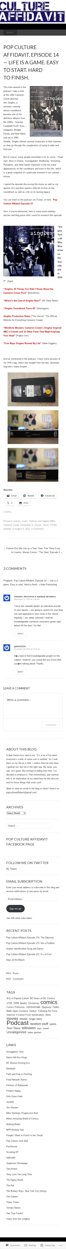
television (29, 1028)
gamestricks (20, 646)
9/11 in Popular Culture (18, 998)
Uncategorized (16, 1032)
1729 (9, 1003)
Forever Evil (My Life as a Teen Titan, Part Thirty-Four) (31, 548)
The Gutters (12, 1196)
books (23, 1003)
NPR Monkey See (15, 1130)
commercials (33, 1007)
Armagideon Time (15, 1052)
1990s (52, 521)
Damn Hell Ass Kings (16, 1057)
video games (34, 1032)
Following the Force (47, 1011)
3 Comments (37, 529)
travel (46, 1028)
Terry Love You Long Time (19, 1174)
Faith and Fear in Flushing (19, 1074)
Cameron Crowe (11, 525)
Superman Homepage (16, 1163)
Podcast (33, 521)
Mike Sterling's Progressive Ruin (22, 1113)
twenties (7, 529)
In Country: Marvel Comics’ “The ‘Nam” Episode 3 (37, 552)
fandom (33, 1011)
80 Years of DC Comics (42, 998)
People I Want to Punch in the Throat (24, 1135)
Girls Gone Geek (14, 1096)
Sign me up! (15, 908)
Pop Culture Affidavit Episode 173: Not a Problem (30, 943)
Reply (20, 634)
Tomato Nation (13, 1207)
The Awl (10, 1185)
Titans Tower (12, 1202)
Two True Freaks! (14, 1213)
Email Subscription (24, 881)
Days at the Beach (15, 960)
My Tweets (11, 869)
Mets (48, 1014)
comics (48, 1002)
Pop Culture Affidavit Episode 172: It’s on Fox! (29, 954)
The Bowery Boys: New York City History (26, 1191)
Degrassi (46, 1007)
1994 (16, 1003)
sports (52, 1024)
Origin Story (35, 1018)
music (25, 521)
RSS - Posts (12, 973)
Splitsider (10, 1157)
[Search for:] (59, 32)
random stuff (39, 1024)
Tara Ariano (11, 1168)
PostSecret (11, 1146)
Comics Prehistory (16, 1007)
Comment (51, 724)
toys (39, 1028)
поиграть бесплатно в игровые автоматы (35, 596)
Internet (11, 1015)
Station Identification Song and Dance (24, 948)
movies (16, 521)
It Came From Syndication (30, 1015)
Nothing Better (13, 1124)
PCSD (53, 525)
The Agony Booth (14, 1180)
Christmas (33, 1003)
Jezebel (10, 1102)
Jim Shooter (12, 1107)
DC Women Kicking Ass (18, 1063)
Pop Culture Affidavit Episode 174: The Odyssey (30, 937)
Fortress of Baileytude (17, 1085)
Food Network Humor (16, 1079)
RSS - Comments (15, 979)
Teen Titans (13, 1028)
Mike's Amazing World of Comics (22, 1118)
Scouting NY (12, 1152)
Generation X (26, 525)
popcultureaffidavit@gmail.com (21, 792)
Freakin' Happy (13, 1091)
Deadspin (10, 1068)
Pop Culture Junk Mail (17, 1141)
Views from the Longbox (18, 1219)
